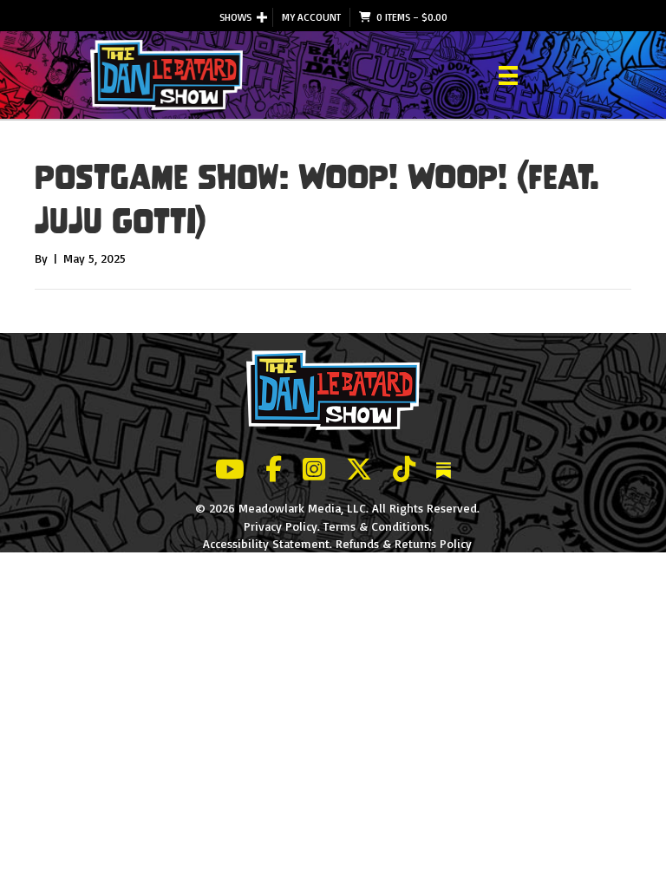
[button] (261, 17)
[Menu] (508, 75)
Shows (235, 16)
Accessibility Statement (266, 543)
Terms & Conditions (376, 526)
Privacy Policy (280, 526)
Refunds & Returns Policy (404, 543)
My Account (311, 16)
